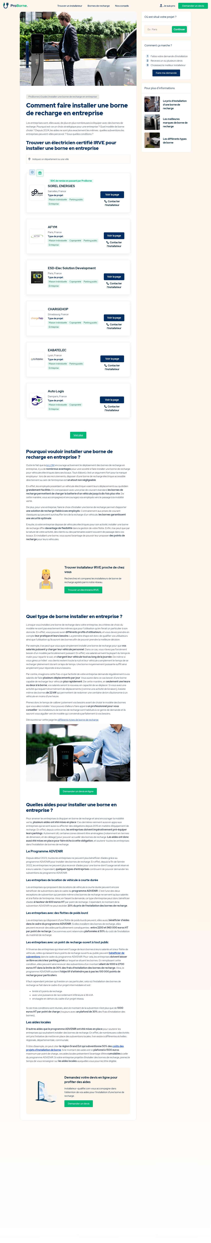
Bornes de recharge (99, 5)
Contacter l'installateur (112, 203)
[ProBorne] (15, 7)
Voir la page (112, 194)
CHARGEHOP (58, 309)
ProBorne (33, 96)
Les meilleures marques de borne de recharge (175, 122)
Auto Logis (56, 391)
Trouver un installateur (69, 5)
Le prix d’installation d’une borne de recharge (175, 104)
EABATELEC (57, 350)
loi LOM (50, 465)
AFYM (52, 227)
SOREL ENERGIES (61, 186)
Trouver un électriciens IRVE (83, 589)
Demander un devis (193, 5)
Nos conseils (122, 5)
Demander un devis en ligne (78, 791)
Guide (43, 96)
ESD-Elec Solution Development (72, 268)
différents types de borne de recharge (78, 719)
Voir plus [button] (78, 435)
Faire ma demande (166, 73)
